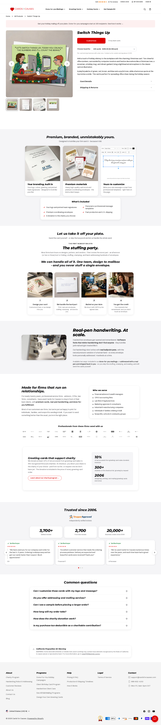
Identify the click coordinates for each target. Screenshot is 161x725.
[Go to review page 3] (82, 567)
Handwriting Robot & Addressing (19, 682)
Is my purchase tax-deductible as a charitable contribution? (67, 625)
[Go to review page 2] (80, 567)
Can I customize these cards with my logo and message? (65, 591)
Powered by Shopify (35, 718)
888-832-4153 (137, 682)
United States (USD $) (18, 711)
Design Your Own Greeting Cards (49, 697)
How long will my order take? (49, 611)
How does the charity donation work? (54, 618)
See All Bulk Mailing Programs (48, 693)
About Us (9, 690)
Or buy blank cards (114, 41)
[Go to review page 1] (78, 567)
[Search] (144, 9)
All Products (18, 16)
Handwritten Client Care (46, 689)
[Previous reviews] (6, 552)
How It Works (72, 686)
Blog (8, 699)
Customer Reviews (13, 686)
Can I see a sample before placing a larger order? (61, 604)
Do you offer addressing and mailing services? (59, 598)
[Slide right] (67, 64)
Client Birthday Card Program (48, 684)
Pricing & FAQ (72, 677)
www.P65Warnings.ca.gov (91, 654)
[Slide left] (11, 64)
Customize (91, 41)
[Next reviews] (154, 552)
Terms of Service (104, 677)
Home (8, 16)
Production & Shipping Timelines (80, 682)
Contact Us (10, 694)
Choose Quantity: (84, 49)
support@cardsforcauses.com (143, 677)
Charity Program (12, 677)
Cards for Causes (19, 718)
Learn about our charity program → (44, 478)
